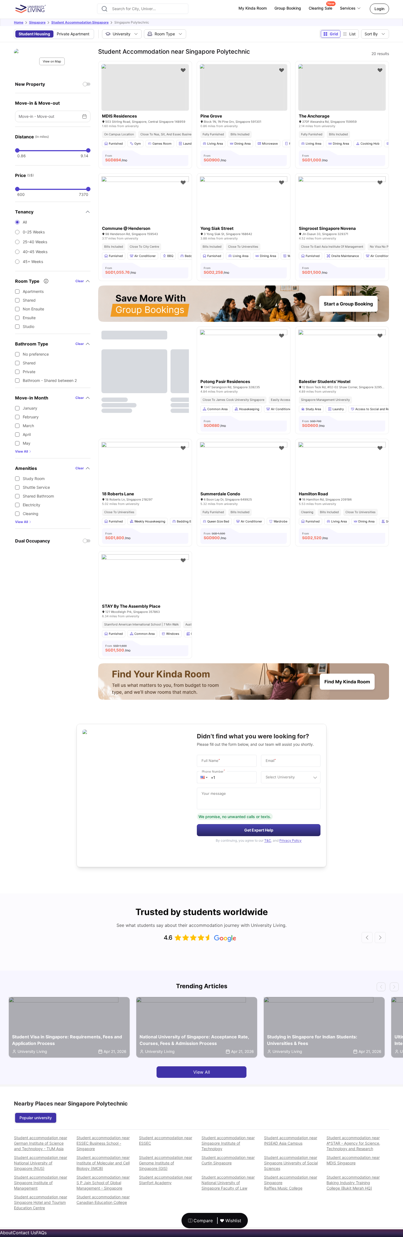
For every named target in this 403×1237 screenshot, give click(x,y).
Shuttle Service (36, 487)
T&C (267, 840)
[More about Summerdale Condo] (243, 471)
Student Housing (34, 34)
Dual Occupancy (32, 541)
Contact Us (24, 1232)
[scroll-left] (367, 937)
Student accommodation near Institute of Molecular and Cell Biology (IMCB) (103, 1163)
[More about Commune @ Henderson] (145, 205)
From (116, 158)
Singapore (37, 22)
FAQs (41, 1232)
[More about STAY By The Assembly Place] (145, 583)
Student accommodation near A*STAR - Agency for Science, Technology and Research (353, 1143)
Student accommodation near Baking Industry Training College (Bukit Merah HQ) (353, 1182)
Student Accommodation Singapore (80, 22)
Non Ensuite (33, 309)
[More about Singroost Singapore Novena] (342, 205)
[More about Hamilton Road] (342, 471)
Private (29, 371)
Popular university (35, 1117)
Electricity (31, 504)
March (28, 425)
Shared (29, 300)
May (26, 443)
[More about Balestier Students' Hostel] (342, 359)
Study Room (34, 478)
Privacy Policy (290, 840)
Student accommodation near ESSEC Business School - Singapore (103, 1143)
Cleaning (30, 513)
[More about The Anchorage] (342, 87)
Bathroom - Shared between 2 (50, 380)
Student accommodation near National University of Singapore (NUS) (40, 1163)
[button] (204, 777)
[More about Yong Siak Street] (243, 205)
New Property (30, 84)
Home (18, 22)
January (30, 408)
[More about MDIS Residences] (145, 87)
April (27, 434)
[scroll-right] (380, 937)
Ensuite (29, 317)
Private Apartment (73, 34)
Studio (28, 326)
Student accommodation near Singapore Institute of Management (40, 1182)
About (6, 1232)
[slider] (17, 150)
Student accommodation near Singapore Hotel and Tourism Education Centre (40, 1202)
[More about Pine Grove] (243, 87)
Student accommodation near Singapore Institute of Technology (228, 1143)
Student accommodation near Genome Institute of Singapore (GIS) (165, 1163)
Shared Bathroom (38, 496)
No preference (36, 354)
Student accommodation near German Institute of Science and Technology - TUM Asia (40, 1143)
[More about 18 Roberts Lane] (145, 471)
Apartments (33, 291)
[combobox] (142, 9)
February (31, 417)
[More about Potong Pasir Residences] (243, 359)
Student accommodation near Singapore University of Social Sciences (291, 1163)
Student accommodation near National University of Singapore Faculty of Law (228, 1182)
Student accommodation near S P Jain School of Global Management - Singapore (103, 1182)
